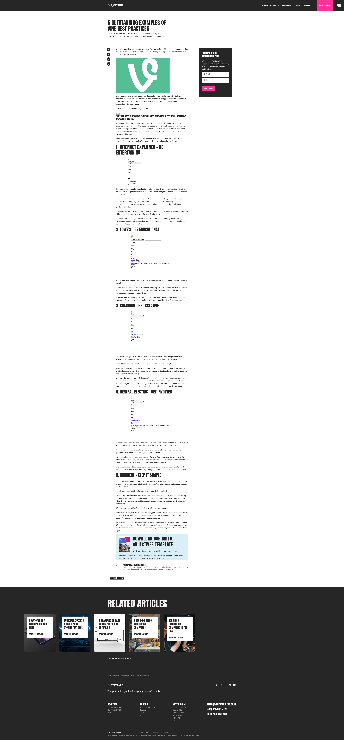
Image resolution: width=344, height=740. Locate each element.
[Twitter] (230, 685)
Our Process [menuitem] (286, 5)
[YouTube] (234, 685)
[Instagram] (221, 685)
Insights (115, 676)
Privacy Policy (144, 732)
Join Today (208, 88)
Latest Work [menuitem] (274, 5)
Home (109, 676)
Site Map (166, 732)
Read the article (36, 634)
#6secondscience (122, 450)
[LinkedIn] (217, 685)
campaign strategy (141, 457)
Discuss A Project (325, 5)
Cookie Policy (156, 732)
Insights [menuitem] (307, 5)
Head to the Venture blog (118, 658)
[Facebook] (226, 685)
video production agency (165, 567)
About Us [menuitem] (297, 5)
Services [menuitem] (265, 5)
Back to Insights (117, 578)
